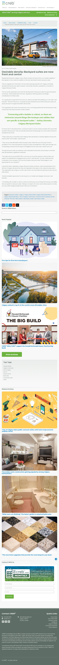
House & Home (40, 196)
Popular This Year (10, 198)
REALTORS (6, 375)
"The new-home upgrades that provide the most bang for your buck (27, 555)
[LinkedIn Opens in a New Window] (9, 621)
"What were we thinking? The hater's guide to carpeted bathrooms (26, 514)
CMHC (5, 379)
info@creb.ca (7, 618)
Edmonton (32, 196)
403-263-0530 (7, 617)
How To (5, 372)
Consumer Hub (41, 7)
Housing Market (7, 366)
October (35, 22)
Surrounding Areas (8, 377)
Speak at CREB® (53, 624)
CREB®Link (54, 622)
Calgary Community (8, 368)
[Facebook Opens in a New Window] (3, 621)
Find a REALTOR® (50, 15)
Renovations (19, 198)
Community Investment (31, 7)
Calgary (21, 194)
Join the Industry (50, 7)
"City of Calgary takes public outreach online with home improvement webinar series (27, 430)
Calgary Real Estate (29, 194)
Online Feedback (53, 627)
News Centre (21, 7)
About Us (4, 7)
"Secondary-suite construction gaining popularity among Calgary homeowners (26, 472)
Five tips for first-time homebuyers (15, 260)
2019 (30, 22)
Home (4, 22)
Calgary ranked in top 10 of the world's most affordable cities (24, 305)
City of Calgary (24, 196)
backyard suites (13, 194)
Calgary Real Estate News (43, 194)
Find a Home (54, 617)
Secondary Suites (28, 198)
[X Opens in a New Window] (6, 621)
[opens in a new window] (12, 354)
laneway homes (50, 196)
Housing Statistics (12, 7)
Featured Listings (53, 12)
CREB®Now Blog (42, 12)
